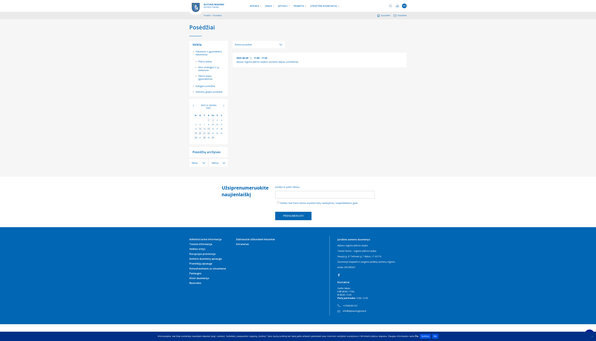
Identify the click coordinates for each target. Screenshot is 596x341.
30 (213, 137)
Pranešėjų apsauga (200, 263)
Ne (435, 336)
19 (196, 133)
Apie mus (254, 6)
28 (204, 137)
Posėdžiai (202, 27)
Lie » (222, 105)
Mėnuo (215, 162)
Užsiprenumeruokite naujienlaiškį (244, 191)
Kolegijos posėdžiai (205, 86)
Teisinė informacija (200, 244)
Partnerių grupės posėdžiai (209, 91)
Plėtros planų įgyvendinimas (205, 77)
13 (200, 129)
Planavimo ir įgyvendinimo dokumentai (209, 53)
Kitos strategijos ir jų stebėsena (208, 69)
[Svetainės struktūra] (397, 6)
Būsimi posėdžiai (243, 44)
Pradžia (207, 15)
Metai (194, 162)
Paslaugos (195, 273)
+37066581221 (350, 305)
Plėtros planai (205, 61)
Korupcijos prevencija (202, 254)
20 (200, 133)
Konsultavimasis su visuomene (207, 268)
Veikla (268, 6)
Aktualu (283, 6)
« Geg (195, 105)
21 (204, 133)
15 (209, 129)
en (404, 6)
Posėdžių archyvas (206, 152)
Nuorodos (195, 283)
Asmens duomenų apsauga (205, 258)
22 (209, 133)
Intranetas (242, 244)
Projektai (299, 6)
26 (196, 137)
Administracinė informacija (205, 239)
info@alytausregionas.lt (354, 310)
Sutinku (425, 336)
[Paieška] (390, 6)
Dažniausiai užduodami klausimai (255, 239)
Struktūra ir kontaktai (323, 6)
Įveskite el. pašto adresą (287, 187)
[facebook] (339, 275)
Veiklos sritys (197, 249)
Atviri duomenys (199, 278)
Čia (416, 336)
